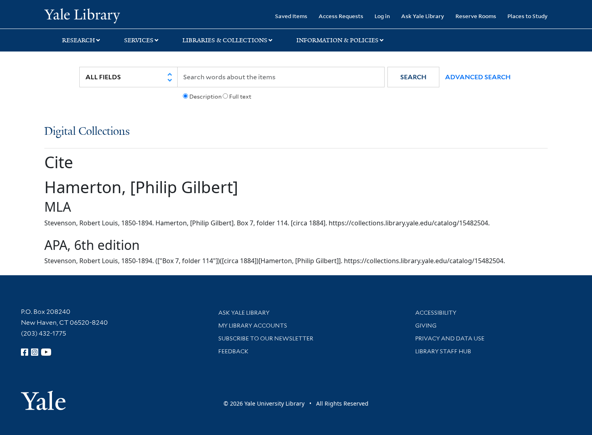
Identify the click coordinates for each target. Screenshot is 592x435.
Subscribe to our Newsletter (265, 338)
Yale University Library (82, 15)
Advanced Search (478, 77)
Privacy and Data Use (449, 338)
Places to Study (527, 16)
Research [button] (78, 40)
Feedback (233, 351)
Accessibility (435, 312)
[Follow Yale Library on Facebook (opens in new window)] (24, 352)
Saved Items (291, 16)
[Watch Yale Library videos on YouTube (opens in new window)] (46, 352)
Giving (426, 325)
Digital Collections (87, 132)
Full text (240, 96)
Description (205, 96)
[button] (413, 77)
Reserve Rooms (475, 16)
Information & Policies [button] (337, 40)
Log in (382, 16)
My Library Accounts (252, 325)
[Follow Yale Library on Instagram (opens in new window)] (34, 352)
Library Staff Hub (443, 351)
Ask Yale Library (422, 16)
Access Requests (341, 16)
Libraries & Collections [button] (224, 40)
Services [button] (138, 40)
